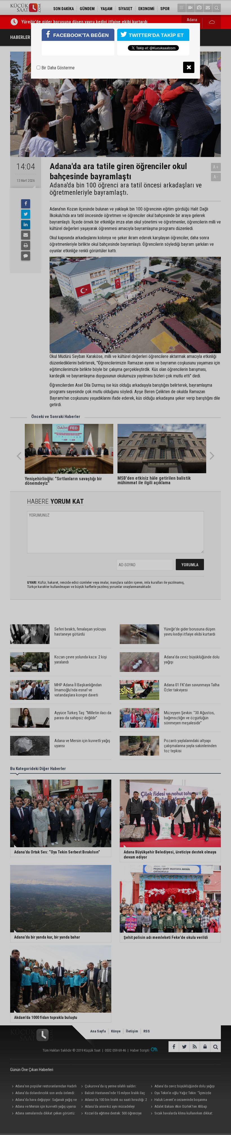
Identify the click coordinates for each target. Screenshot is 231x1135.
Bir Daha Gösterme (57, 67)
